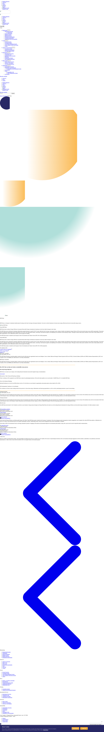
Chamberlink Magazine (6, 683)
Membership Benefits (9, 31)
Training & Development (7, 47)
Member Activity (8, 34)
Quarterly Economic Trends (7, 682)
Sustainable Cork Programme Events (14, 68)
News (3, 3)
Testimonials (9, 32)
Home (1, 95)
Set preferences (75, 728)
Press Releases (5, 681)
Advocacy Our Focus (9, 62)
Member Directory (5, 1)
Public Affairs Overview (9, 61)
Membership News (6, 684)
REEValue (7, 56)
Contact (3, 4)
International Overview (9, 53)
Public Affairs (5, 60)
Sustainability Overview (9, 66)
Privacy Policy (5, 720)
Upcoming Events (8, 42)
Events (3, 40)
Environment (7, 69)
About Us (4, 2)
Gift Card (4, 667)
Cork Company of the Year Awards (11, 45)
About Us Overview (6, 661)
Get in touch (2, 373)
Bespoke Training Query (9, 51)
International (4, 52)
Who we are (4, 663)
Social (6, 71)
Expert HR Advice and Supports (11, 39)
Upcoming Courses (8, 48)
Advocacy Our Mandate (9, 64)
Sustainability (5, 65)
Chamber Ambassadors (9, 38)
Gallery (6, 46)
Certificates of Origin (9, 58)
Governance (7, 74)
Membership (4, 30)
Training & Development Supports (9, 690)
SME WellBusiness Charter (12, 73)
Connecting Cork (8, 54)
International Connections (10, 59)
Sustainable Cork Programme (10, 67)
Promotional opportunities (10, 36)
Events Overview (8, 41)
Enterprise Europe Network (10, 55)
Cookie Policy (5, 721)
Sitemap (3, 718)
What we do (4, 662)
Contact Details (3, 412)
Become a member (3, 76)
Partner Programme (8, 33)
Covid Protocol (5, 719)
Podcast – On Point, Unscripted (8, 680)
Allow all (84, 728)
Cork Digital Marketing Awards (11, 43)
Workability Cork (10, 72)
